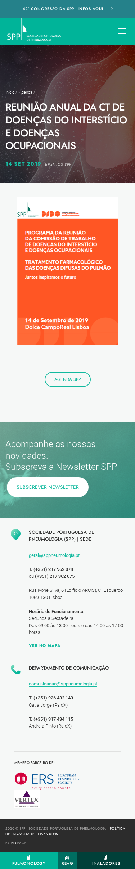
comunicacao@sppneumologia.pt (63, 683)
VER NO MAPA (44, 645)
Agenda (25, 92)
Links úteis (48, 834)
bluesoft (19, 843)
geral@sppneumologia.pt (54, 555)
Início (9, 92)
